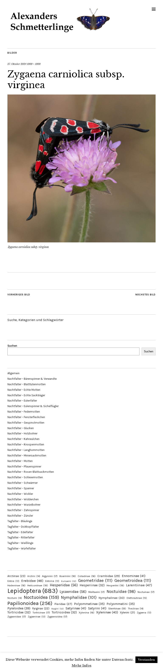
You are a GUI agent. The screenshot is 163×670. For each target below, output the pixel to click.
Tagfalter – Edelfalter (20, 532)
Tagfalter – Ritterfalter (20, 537)
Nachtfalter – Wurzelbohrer (23, 504)
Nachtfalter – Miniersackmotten (26, 455)
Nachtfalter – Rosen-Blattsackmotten (30, 471)
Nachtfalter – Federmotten (23, 411)
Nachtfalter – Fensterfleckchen (26, 417)
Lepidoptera (32, 590)
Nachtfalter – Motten (20, 461)
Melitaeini (96, 592)
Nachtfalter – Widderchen (23, 499)
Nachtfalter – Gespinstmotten (25, 422)
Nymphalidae (79, 597)
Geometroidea (132, 580)
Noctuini (14, 598)
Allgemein (13, 373)
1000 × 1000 (34, 64)
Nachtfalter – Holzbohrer (22, 433)
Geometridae (95, 580)
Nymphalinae (111, 598)
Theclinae (135, 608)
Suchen (12, 345)
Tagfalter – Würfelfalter (21, 548)
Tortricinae (41, 612)
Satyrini (97, 608)
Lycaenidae (73, 591)
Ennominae (133, 576)
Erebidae (32, 580)
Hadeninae (16, 585)
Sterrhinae (117, 608)
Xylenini (127, 612)
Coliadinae (87, 576)
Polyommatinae (89, 604)
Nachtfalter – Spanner (20, 488)
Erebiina (52, 581)
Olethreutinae (136, 597)
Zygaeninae (36, 616)
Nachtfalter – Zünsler (20, 515)
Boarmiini (67, 576)
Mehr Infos (81, 665)
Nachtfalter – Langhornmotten (26, 450)
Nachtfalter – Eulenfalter (22, 400)
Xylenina (86, 612)
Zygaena (144, 612)
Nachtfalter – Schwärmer (22, 482)
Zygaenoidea (57, 616)
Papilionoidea (29, 603)
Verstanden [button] (146, 660)
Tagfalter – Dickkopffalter (23, 526)
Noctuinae (146, 592)
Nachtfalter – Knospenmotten (25, 444)
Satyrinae (76, 608)
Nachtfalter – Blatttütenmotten (26, 384)
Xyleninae (107, 612)
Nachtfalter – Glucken (20, 428)
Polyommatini (121, 604)
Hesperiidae (64, 585)
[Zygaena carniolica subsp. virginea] (81, 241)
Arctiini (33, 576)
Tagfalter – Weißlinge (20, 543)
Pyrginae (40, 608)
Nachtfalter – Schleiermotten (25, 477)
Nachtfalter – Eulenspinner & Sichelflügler (33, 406)
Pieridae (63, 604)
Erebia (13, 581)
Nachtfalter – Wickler (20, 493)
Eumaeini (68, 581)
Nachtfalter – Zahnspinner (23, 510)
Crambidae (108, 576)
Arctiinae (16, 576)
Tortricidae (19, 612)
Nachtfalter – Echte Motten (23, 389)
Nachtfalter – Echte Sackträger (26, 395)
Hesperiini (115, 585)
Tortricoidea (64, 612)
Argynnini (50, 576)
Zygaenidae (16, 616)
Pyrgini (57, 608)
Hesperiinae (92, 585)
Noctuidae (121, 591)
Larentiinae (139, 585)
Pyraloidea (18, 608)
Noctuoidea (41, 597)
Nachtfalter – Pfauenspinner (24, 466)
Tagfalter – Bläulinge (19, 521)
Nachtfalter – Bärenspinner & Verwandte (32, 378)
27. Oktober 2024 (16, 64)
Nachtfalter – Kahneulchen (23, 439)
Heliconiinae (37, 585)
